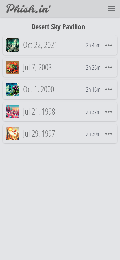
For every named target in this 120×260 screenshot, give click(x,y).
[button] (111, 8)
